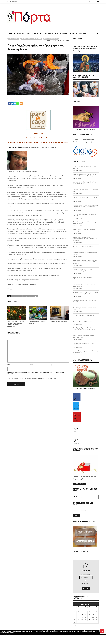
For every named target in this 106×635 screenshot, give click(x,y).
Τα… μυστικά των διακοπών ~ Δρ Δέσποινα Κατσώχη (84, 215)
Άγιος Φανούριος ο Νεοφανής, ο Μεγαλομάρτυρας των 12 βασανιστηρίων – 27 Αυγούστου (85, 239)
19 (82, 617)
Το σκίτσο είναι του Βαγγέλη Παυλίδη (84, 129)
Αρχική (9, 33)
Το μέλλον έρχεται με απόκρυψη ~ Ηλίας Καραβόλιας (83, 344)
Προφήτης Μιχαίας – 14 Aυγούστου (82, 321)
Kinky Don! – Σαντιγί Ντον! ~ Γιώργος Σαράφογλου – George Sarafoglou (82, 270)
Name (9, 364)
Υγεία (56, 33)
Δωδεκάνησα (49, 33)
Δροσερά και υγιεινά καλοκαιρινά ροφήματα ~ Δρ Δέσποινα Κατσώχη (85, 182)
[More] (21, 103)
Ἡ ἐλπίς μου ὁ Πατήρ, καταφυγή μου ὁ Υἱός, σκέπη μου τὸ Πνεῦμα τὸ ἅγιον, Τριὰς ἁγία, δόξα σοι (85, 48)
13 (85, 614)
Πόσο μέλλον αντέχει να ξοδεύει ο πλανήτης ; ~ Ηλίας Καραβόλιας (85, 222)
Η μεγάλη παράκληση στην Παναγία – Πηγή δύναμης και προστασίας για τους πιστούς (84, 328)
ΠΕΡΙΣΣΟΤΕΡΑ (79, 483)
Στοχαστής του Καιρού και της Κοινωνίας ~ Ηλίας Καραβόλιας (84, 285)
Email (30, 364)
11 (78, 614)
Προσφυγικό (34, 296)
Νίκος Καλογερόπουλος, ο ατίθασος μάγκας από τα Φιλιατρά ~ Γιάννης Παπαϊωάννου (85, 293)
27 (85, 619)
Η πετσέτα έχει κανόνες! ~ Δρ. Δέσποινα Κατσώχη (83, 277)
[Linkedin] (12, 103)
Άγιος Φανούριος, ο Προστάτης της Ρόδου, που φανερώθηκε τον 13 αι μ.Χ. (85, 230)
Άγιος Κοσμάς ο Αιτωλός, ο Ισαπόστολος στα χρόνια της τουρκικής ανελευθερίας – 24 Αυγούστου (85, 262)
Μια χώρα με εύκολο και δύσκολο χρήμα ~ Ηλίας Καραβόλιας (84, 336)
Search (76, 515)
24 (74, 619)
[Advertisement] (76, 16)
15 (93, 614)
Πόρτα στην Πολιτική (51, 38)
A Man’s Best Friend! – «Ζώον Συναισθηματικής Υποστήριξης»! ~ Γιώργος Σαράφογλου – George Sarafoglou (85, 206)
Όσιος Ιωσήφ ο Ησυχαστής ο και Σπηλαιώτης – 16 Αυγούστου (85, 308)
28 (89, 619)
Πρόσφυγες (26, 296)
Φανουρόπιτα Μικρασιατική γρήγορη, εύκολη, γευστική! (85, 253)
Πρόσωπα (35, 33)
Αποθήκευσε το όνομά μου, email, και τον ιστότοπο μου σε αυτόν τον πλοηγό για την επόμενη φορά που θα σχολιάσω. (35, 373)
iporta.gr (49, 40)
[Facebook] (9, 103)
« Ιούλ (74, 626)
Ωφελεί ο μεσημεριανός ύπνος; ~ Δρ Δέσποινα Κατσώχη (85, 190)
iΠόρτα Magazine (18, 33)
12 (82, 614)
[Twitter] (14, 103)
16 (96, 614)
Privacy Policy (38, 378)
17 (74, 617)
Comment (10, 338)
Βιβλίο (41, 33)
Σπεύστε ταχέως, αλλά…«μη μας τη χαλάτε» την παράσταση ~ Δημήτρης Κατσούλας (85, 198)
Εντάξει (2, 634)
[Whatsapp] (17, 103)
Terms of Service (48, 378)
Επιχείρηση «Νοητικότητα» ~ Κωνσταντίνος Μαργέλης (84, 300)
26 (82, 619)
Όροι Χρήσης (82, 33)
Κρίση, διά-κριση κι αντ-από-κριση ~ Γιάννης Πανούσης (85, 167)
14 (89, 614)
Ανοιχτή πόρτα (13, 38)
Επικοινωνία (73, 33)
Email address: (85, 574)
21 (89, 617)
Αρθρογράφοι (64, 33)
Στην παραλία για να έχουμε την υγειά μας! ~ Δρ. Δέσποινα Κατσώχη (85, 351)
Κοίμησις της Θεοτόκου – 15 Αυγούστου (83, 315)
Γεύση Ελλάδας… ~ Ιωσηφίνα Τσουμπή (83, 246)
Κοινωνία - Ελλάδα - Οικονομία (31, 38)
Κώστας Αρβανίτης (15, 147)
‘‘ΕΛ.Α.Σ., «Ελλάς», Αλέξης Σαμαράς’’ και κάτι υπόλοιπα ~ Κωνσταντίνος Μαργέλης (84, 175)
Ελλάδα (28, 33)
